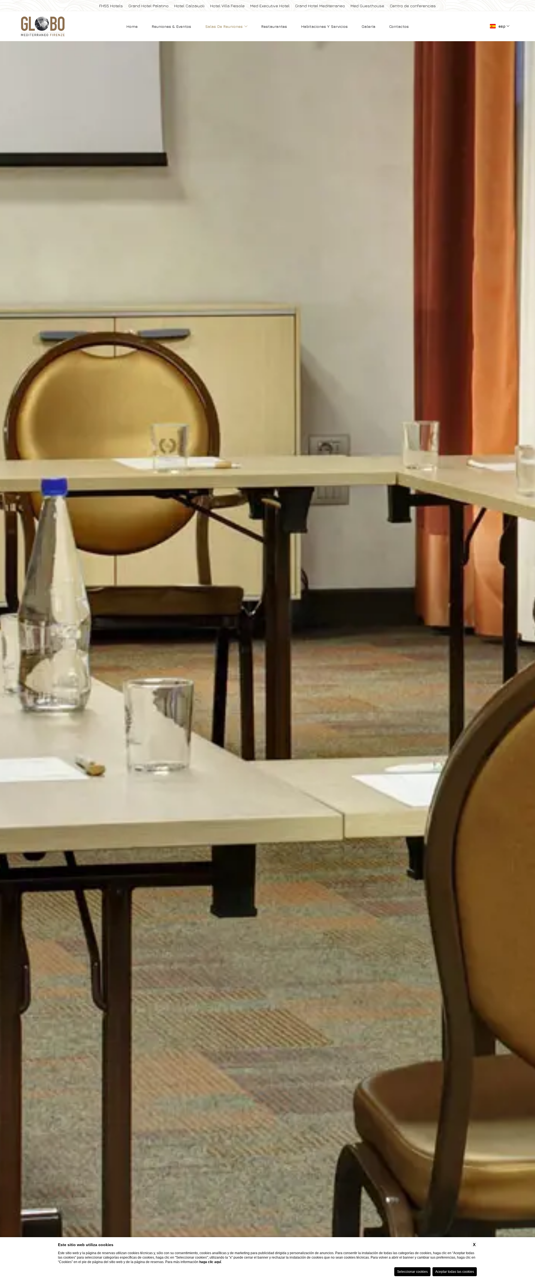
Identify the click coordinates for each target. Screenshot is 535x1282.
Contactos (399, 26)
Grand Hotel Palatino (148, 5)
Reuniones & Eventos (171, 26)
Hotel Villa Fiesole (227, 5)
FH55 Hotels (111, 5)
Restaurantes (274, 26)
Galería (368, 26)
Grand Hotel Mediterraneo (320, 5)
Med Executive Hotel (270, 5)
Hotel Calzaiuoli (189, 5)
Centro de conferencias (413, 5)
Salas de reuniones (224, 26)
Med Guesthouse (367, 5)
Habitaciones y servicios (324, 26)
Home (132, 26)
